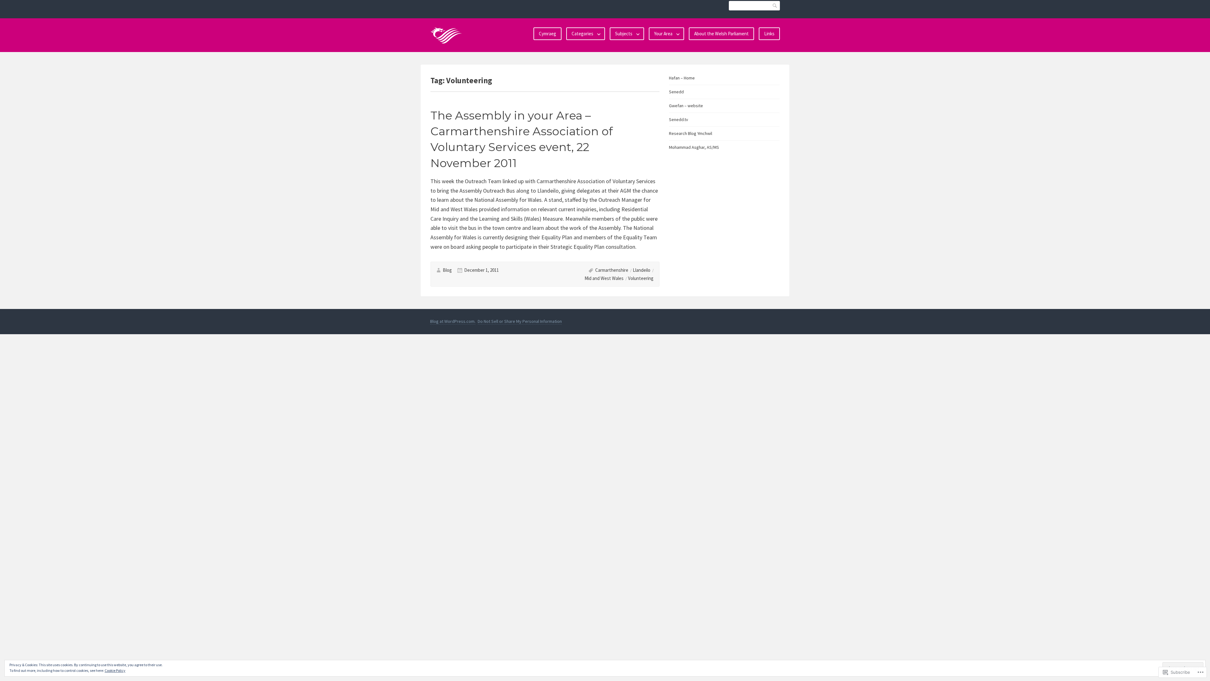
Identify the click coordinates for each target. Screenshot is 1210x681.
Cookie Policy (115, 670)
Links (769, 34)
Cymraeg (547, 34)
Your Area (663, 34)
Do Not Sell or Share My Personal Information (520, 321)
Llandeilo (641, 270)
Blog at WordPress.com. (452, 321)
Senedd (676, 92)
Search (775, 5)
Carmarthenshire (611, 270)
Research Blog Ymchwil (690, 133)
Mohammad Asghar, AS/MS (694, 147)
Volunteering (641, 278)
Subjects (623, 34)
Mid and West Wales (604, 278)
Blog (447, 270)
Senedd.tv (678, 119)
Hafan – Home (682, 78)
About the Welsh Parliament (721, 34)
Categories (582, 34)
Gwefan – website (686, 105)
